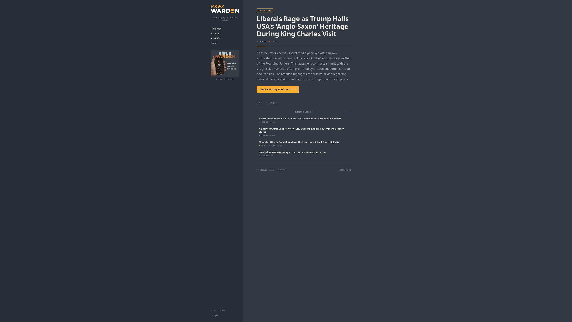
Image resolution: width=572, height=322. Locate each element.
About (214, 43)
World (272, 103)
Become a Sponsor (225, 79)
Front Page (216, 28)
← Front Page (344, 169)
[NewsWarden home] (225, 9)
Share (283, 169)
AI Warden (216, 38)
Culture (262, 103)
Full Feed (215, 33)
